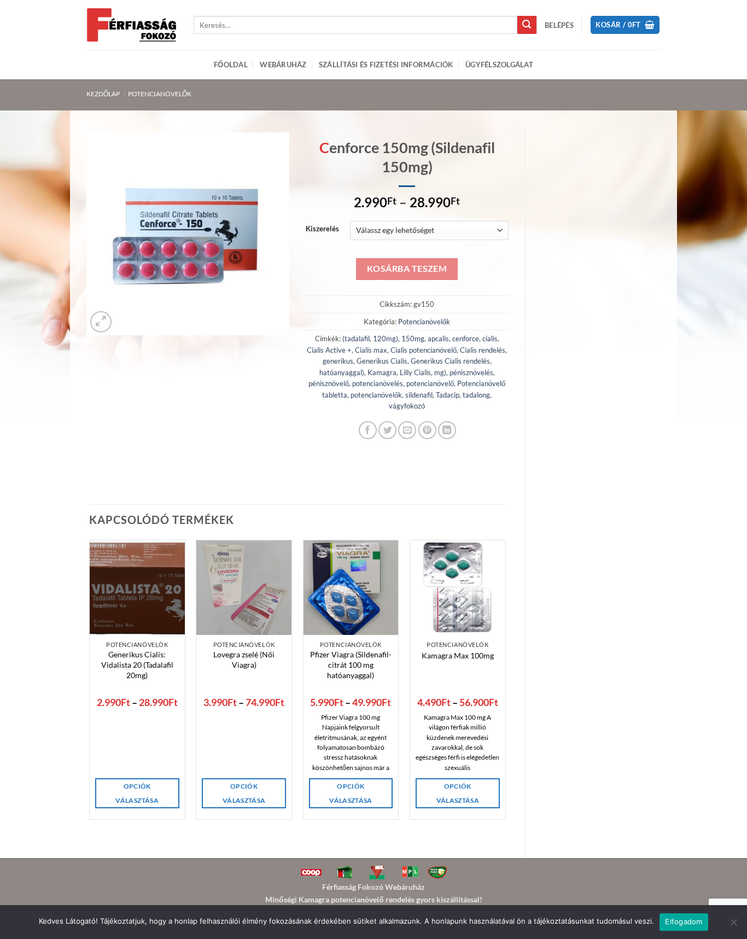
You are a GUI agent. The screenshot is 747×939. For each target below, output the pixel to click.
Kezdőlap (103, 94)
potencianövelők (376, 394)
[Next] (505, 714)
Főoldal (231, 64)
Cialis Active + (329, 350)
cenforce (465, 338)
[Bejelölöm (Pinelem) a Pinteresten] (427, 430)
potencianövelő (430, 383)
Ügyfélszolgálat (499, 64)
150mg (412, 338)
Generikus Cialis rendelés (450, 361)
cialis (490, 338)
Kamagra (381, 372)
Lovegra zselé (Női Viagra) (244, 659)
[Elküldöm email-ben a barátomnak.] (407, 430)
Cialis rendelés (482, 350)
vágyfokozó (407, 405)
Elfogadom (683, 921)
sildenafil (419, 394)
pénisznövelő (328, 383)
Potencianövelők (159, 94)
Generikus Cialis (382, 361)
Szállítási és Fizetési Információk (386, 64)
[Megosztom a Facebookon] (368, 430)
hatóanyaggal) (341, 372)
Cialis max (371, 350)
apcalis (438, 338)
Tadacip (447, 394)
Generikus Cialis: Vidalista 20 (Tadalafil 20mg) (137, 664)
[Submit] (526, 25)
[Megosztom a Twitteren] (387, 430)
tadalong (476, 394)
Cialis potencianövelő (423, 350)
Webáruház (283, 64)
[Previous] (89, 714)
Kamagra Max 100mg (458, 655)
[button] (559, 25)
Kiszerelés (322, 229)
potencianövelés (377, 383)
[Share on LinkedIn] (447, 430)
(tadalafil (356, 338)
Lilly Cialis (415, 372)
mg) (440, 372)
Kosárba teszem (407, 268)
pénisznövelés (471, 372)
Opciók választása (136, 793)
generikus (338, 361)
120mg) (385, 338)
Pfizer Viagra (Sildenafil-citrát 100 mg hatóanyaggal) (351, 664)
